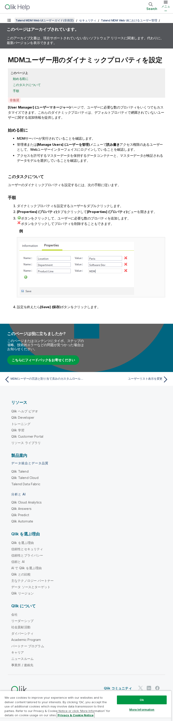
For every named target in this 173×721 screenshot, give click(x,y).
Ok (142, 700)
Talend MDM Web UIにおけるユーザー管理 (129, 20)
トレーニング (20, 424)
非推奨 (14, 100)
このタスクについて (27, 85)
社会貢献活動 (20, 627)
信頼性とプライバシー (27, 555)
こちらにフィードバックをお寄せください (43, 360)
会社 (14, 614)
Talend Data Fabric (25, 484)
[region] (85, 706)
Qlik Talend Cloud (25, 478)
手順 (16, 91)
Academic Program (26, 640)
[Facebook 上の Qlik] (157, 687)
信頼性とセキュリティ (27, 549)
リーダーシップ (22, 621)
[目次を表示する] (9, 20)
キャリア (17, 652)
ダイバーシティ (22, 633)
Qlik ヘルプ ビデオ (24, 411)
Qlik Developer (22, 417)
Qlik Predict (20, 515)
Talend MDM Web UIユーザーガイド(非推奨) (45, 20)
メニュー (165, 9)
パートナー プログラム (27, 646)
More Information (142, 709)
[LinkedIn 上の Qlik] (149, 687)
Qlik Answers (21, 509)
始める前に (20, 79)
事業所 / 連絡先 (22, 665)
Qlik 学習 (17, 430)
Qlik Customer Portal (27, 436)
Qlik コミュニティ (118, 688)
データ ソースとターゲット (30, 587)
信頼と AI (18, 562)
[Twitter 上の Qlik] (140, 687)
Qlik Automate (22, 521)
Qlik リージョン (22, 593)
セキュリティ (87, 20)
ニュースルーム (22, 659)
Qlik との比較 (21, 574)
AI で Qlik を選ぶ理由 (26, 568)
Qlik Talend (20, 471)
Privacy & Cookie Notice (75, 715)
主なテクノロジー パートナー (32, 580)
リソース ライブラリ (26, 443)
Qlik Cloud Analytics (26, 502)
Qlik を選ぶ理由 (22, 543)
